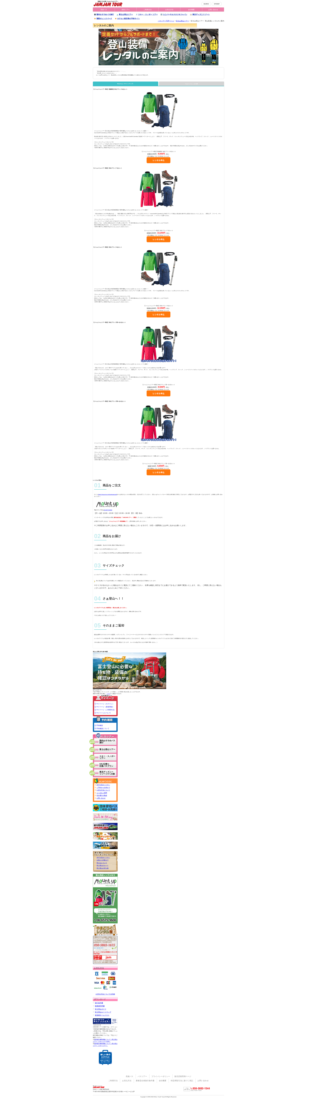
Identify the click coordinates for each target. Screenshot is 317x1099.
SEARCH (206, 4)
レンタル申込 (158, 160)
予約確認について (102, 728)
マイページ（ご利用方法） (106, 710)
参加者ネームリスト (102, 1015)
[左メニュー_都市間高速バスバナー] (105, 826)
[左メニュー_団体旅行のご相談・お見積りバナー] (105, 807)
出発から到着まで (102, 860)
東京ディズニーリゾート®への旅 (107, 773)
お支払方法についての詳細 (105, 994)
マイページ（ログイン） (105, 704)
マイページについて (103, 713)
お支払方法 (169, 10)
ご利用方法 (148, 10)
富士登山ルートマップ (103, 1012)
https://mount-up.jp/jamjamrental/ (107, 494)
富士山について (102, 863)
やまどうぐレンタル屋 (191, 83)
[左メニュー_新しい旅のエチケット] (105, 1057)
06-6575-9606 (108, 510)
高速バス (104, 10)
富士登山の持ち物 (102, 868)
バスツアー (142, 1076)
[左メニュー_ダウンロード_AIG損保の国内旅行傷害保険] (105, 1021)
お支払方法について (103, 790)
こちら (108, 693)
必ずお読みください (103, 785)
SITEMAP (217, 4)
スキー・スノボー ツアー (148, 14)
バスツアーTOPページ (166, 21)
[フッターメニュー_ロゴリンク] (99, 1086)
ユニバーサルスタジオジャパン (175, 14)
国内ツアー (126, 10)
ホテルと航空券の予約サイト (128, 18)
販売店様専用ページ (182, 1076)
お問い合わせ (213, 10)
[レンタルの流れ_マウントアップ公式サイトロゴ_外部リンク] (106, 506)
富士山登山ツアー (126, 14)
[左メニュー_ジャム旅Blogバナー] (105, 817)
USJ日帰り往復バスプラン (106, 765)
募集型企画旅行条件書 (145, 1081)
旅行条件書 (99, 1003)
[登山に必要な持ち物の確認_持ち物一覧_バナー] (129, 671)
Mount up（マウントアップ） (125, 83)
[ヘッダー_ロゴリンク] (108, 3)
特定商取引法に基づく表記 (182, 1081)
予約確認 (99, 725)
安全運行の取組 (102, 795)
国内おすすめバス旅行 (105, 14)
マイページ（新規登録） (105, 707)
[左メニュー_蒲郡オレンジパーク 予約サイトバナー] (105, 836)
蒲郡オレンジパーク (104, 18)
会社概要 (191, 10)
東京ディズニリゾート (201, 14)
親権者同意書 (100, 1006)
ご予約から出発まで (103, 787)
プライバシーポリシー (160, 1076)
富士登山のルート (102, 865)
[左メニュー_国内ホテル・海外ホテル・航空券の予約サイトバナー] (105, 845)
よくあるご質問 (102, 793)
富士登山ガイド (100, 1009)
